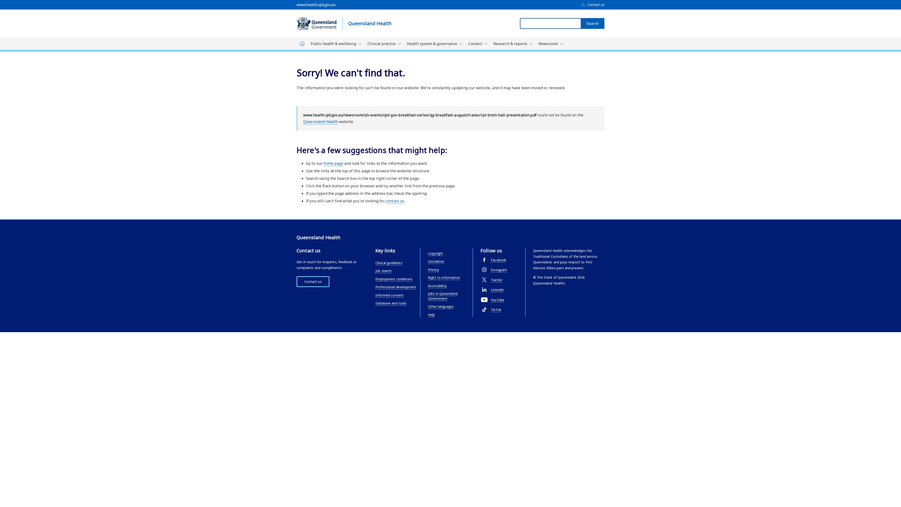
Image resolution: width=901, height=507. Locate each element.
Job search (383, 271)
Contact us (312, 281)
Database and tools (391, 303)
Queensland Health (320, 121)
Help (431, 314)
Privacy (433, 269)
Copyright (435, 253)
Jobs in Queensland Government (443, 296)
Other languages (441, 306)
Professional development (395, 287)
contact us (395, 201)
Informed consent (389, 295)
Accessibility (437, 286)
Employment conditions (393, 279)
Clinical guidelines (388, 263)
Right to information (444, 277)
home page (333, 163)
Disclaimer (436, 261)
